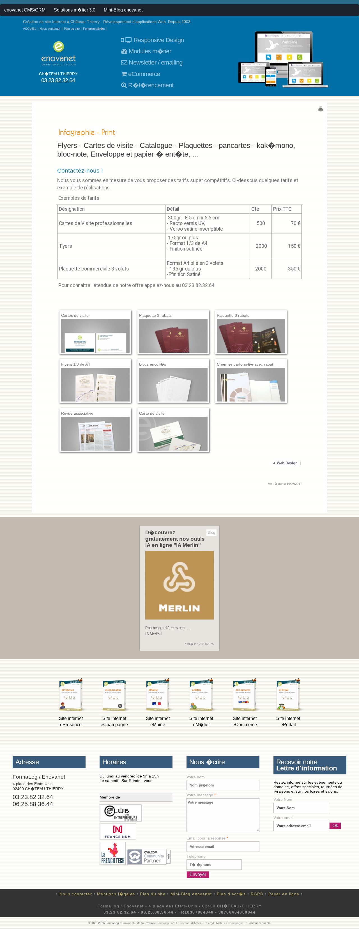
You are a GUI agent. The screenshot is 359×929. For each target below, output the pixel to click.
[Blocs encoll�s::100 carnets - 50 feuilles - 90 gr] (173, 393)
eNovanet (184, 923)
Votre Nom (282, 799)
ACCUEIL (29, 28)
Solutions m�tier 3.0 (74, 10)
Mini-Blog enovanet (123, 10)
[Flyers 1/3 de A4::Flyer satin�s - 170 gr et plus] (95, 393)
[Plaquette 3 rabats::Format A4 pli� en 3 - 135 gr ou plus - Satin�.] (173, 344)
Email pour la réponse (207, 838)
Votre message (201, 795)
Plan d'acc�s (231, 894)
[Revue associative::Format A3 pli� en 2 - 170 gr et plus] (95, 442)
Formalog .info (166, 923)
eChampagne (235, 923)
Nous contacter (50, 28)
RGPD (257, 894)
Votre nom (196, 777)
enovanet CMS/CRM (24, 10)
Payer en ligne (284, 894)
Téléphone (196, 856)
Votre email (283, 817)
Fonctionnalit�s (94, 28)
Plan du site (72, 28)
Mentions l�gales (116, 894)
